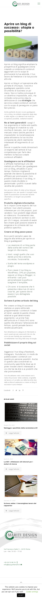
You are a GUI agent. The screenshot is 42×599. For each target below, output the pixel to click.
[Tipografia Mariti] (21, 3)
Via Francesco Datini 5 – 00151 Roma (17, 549)
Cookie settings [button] (32, 592)
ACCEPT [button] (21, 595)
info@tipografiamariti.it (12, 565)
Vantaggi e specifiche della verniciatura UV (20, 428)
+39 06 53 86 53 (10, 562)
